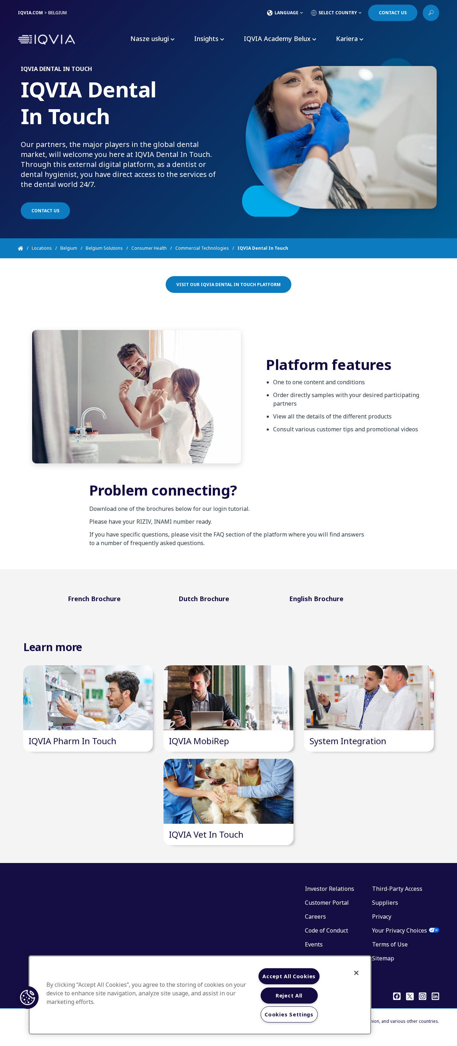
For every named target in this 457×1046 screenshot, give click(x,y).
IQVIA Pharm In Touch (72, 741)
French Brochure (94, 598)
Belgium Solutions (104, 248)
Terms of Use (390, 944)
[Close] (356, 973)
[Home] (25, 248)
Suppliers (385, 903)
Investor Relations (329, 889)
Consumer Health (149, 248)
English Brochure (316, 598)
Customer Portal (327, 903)
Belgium (68, 248)
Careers (315, 916)
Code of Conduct (326, 930)
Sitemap (383, 958)
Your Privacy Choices (399, 930)
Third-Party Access (397, 889)
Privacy (381, 916)
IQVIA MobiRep (199, 741)
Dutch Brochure (204, 598)
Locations (42, 248)
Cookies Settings (289, 1014)
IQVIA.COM (30, 13)
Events (314, 944)
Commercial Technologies (202, 248)
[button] (27, 997)
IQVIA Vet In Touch (206, 834)
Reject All (289, 995)
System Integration (348, 741)
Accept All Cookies (289, 976)
